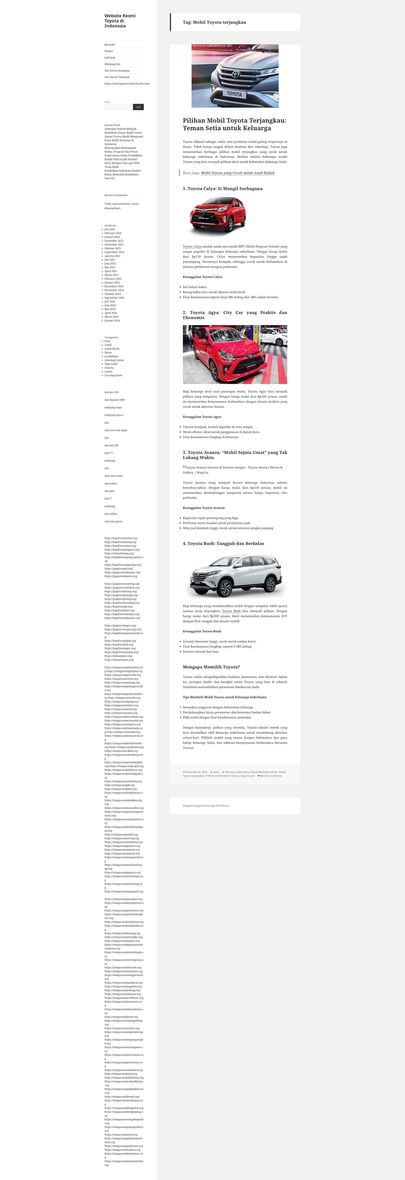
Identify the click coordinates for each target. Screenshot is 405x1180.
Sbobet (109, 51)
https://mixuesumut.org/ (119, 659)
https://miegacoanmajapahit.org (124, 891)
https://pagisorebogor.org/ (120, 625)
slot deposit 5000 (115, 400)
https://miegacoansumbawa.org (124, 1070)
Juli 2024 (110, 301)
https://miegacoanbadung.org (122, 990)
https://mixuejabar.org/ (119, 656)
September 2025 (114, 252)
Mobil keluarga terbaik (263, 772)
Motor (108, 352)
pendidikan (111, 356)
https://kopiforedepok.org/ (120, 640)
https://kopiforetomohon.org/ (122, 614)
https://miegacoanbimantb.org (123, 967)
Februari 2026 (113, 233)
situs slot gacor (113, 521)
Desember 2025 (114, 240)
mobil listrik (112, 348)
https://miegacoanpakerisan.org (124, 1146)
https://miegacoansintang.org (122, 682)
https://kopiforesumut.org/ (121, 546)
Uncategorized (113, 375)
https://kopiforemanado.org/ (122, 652)
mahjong (110, 460)
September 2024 (114, 297)
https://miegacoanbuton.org (121, 1017)
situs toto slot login (116, 430)
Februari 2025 (113, 278)
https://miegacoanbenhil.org (126, 747)
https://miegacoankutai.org (121, 1074)
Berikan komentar (271, 775)
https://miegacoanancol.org (121, 1134)
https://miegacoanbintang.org (122, 933)
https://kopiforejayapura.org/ (122, 549)
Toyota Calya (192, 246)
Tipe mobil (111, 364)
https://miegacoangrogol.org (126, 766)
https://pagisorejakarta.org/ (121, 576)
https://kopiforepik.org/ (119, 606)
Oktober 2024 (113, 294)
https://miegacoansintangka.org (124, 937)
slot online (111, 514)
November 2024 (114, 290)
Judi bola (110, 57)
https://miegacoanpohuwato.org (124, 910)
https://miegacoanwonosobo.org (124, 720)
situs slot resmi (114, 476)
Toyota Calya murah (243, 775)
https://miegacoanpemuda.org (123, 675)
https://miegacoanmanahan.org (123, 899)
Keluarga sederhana (237, 772)
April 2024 (111, 313)
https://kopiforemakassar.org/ (122, 618)
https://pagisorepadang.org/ (121, 595)
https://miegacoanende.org (124, 697)
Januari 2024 (112, 320)
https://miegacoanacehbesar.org (124, 998)
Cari (107, 102)
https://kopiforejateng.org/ (121, 542)
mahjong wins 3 (114, 415)
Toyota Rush (231, 611)
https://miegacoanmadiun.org (122, 1150)
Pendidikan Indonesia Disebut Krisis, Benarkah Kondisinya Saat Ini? (123, 174)
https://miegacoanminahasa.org (124, 842)
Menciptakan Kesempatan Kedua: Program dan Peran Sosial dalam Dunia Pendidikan (123, 151)
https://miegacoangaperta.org (122, 872)
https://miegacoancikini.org (121, 751)
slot (107, 422)
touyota (109, 367)
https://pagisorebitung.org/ (121, 591)
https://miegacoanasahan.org (122, 1028)
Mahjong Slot (112, 64)
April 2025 (111, 271)
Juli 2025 (110, 259)
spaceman (111, 483)
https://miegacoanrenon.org (121, 678)
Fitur (108, 341)
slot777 (109, 453)
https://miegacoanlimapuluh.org (124, 1108)
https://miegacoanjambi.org (121, 834)
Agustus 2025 (112, 256)
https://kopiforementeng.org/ (122, 602)
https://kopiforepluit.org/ (120, 610)
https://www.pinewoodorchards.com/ (124, 83)
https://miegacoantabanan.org (123, 994)
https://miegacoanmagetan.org (123, 986)
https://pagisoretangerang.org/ (123, 629)
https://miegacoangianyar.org (122, 846)
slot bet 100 (111, 392)
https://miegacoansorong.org (122, 838)
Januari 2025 (112, 282)
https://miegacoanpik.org (120, 785)
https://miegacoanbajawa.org (122, 941)
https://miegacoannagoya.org (122, 853)
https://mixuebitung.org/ (119, 553)
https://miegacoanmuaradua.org (124, 808)
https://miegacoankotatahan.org (124, 716)
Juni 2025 (110, 263)
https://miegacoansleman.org (122, 849)
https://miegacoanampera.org (122, 724)
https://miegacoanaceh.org (121, 709)
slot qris (109, 491)
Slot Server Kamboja (117, 70)
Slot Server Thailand (117, 77)
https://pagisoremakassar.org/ (123, 572)
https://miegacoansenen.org (123, 732)
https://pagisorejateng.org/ (121, 599)
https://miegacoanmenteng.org (123, 781)
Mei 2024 (110, 309)
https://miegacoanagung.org (121, 701)
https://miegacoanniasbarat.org (124, 982)
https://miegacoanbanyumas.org (124, 922)
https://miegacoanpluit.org (121, 789)
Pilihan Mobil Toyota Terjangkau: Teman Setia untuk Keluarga (235, 124)
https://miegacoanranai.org (121, 713)
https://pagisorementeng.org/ (122, 583)
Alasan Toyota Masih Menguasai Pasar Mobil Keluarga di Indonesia (124, 140)
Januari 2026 (112, 237)
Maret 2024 (111, 316)
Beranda (110, 44)
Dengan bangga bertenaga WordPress (206, 805)
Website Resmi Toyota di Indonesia (120, 21)
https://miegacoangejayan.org (125, 671)
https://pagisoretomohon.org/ (122, 587)
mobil (108, 345)
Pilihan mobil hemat (218, 775)
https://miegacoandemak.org (122, 1096)
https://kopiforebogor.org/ (120, 648)
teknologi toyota (114, 360)
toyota (108, 371)
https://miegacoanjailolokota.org (124, 1077)
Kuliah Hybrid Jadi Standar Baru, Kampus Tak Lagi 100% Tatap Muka (122, 163)
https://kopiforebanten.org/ (121, 538)
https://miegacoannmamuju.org (124, 971)
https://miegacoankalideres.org (123, 770)
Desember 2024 (114, 286)
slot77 (108, 498)
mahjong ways (113, 407)
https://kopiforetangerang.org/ (123, 564)
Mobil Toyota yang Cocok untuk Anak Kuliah (237, 172)
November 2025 (114, 244)
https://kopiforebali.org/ (119, 644)
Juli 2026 (110, 229)
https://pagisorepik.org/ (119, 568)
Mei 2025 (110, 267)
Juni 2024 (110, 305)
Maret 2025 (111, 275)
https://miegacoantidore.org (121, 705)
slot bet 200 (111, 445)
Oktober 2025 (113, 248)
